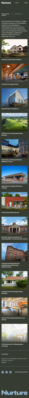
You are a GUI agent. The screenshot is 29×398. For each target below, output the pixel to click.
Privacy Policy (23, 372)
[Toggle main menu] (25, 2)
